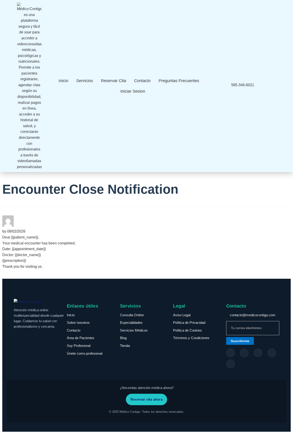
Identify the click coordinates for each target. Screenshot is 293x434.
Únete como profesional (84, 353)
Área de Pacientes (80, 338)
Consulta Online (132, 315)
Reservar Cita (113, 80)
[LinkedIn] (271, 352)
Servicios (84, 80)
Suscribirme (240, 341)
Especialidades (131, 322)
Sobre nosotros (78, 322)
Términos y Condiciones (191, 338)
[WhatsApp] (230, 363)
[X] (258, 352)
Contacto (142, 80)
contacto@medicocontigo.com (252, 315)
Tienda (125, 346)
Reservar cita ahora (146, 399)
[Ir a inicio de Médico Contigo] (40, 302)
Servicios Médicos (134, 330)
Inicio (63, 80)
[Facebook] (230, 352)
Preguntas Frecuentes (179, 80)
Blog (123, 338)
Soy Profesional (78, 346)
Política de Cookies (187, 330)
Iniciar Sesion (132, 91)
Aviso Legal (181, 315)
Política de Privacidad (189, 322)
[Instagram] (244, 352)
